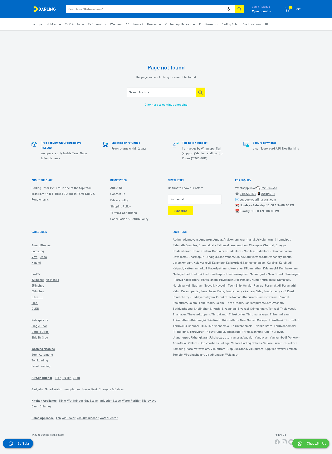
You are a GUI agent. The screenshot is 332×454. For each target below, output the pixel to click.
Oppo (43, 256)
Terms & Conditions (123, 212)
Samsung (38, 251)
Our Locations (251, 24)
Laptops (37, 24)
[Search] (239, 9)
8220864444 (269, 188)
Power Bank (90, 389)
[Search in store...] (200, 92)
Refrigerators (97, 24)
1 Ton (58, 377)
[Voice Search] (229, 9)
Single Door (39, 326)
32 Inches (38, 279)
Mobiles (51, 24)
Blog (268, 24)
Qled (35, 302)
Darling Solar (230, 24)
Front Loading (41, 366)
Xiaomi (36, 262)
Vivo (34, 256)
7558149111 (268, 193)
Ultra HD (37, 297)
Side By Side (40, 337)
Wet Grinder (75, 400)
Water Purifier (131, 400)
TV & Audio (72, 24)
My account (260, 11)
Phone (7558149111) (194, 158)
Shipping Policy (120, 206)
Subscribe (181, 210)
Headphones (72, 389)
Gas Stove (91, 400)
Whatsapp (208, 148)
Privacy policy (119, 200)
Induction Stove (110, 400)
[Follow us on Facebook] (277, 441)
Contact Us (117, 194)
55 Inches (38, 285)
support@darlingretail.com (258, 199)
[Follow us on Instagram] (284, 441)
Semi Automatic (42, 354)
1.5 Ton (66, 377)
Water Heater (109, 418)
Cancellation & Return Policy (129, 219)
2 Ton (76, 377)
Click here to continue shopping (166, 104)
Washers (116, 24)
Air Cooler (69, 418)
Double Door (40, 331)
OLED (35, 308)
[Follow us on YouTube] (291, 441)
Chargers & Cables (111, 389)
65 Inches (38, 291)
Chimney (45, 406)
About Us (116, 187)
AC (127, 24)
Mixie (62, 400)
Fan (58, 418)
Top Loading (40, 360)
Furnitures (206, 24)
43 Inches (52, 279)
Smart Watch (53, 389)
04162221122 (248, 193)
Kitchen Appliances (178, 24)
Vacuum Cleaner (88, 418)
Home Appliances (145, 24)
